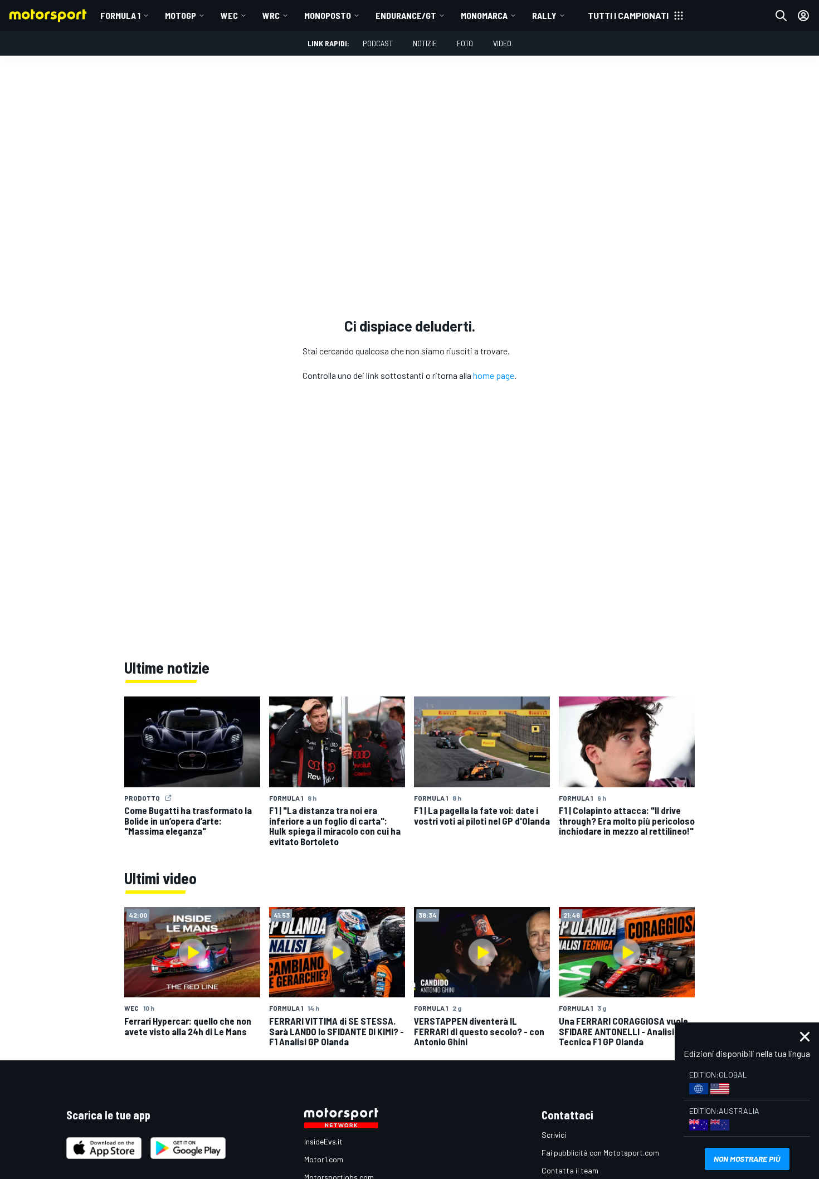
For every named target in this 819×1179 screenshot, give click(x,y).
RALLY (544, 15)
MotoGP (180, 15)
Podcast (378, 43)
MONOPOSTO (327, 15)
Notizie (425, 43)
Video (502, 43)
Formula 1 (120, 15)
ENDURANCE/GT (406, 15)
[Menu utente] (803, 15)
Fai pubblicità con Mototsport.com (600, 1152)
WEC (229, 15)
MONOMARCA (484, 15)
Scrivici (554, 1134)
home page (493, 375)
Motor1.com (323, 1159)
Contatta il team (570, 1170)
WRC (271, 15)
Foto (465, 43)
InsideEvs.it (323, 1141)
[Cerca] (781, 15)
